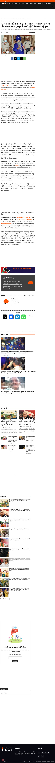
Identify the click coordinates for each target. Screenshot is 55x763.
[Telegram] (18, 58)
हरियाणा (33, 295)
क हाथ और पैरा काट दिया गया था (24, 219)
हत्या (29, 295)
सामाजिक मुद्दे (3, 417)
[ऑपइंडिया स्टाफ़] (6, 302)
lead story (11, 295)
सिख (27, 295)
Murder (15, 295)
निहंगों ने (17, 166)
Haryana (7, 295)
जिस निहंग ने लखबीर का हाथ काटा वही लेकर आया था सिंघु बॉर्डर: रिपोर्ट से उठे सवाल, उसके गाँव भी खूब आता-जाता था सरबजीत (17, 392)
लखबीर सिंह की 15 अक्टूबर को (24, 217)
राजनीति (21, 417)
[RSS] (49, 1)
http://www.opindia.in (14, 301)
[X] (51, 1)
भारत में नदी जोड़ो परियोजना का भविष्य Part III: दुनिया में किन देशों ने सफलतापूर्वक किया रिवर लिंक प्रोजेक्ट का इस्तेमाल (19, 579)
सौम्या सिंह (2, 427)
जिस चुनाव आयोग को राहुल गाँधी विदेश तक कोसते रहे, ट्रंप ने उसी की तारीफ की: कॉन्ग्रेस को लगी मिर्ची (30, 438)
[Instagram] (48, 1)
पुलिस (25, 295)
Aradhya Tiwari (22, 426)
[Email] (21, 58)
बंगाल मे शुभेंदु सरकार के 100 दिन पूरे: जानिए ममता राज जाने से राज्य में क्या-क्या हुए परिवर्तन (12, 447)
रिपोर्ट (10, 21)
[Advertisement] (8, 463)
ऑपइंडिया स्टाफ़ (32, 32)
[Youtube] (54, 1)
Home (2, 19)
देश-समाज (5, 19)
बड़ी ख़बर (6, 21)
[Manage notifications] (3, 760)
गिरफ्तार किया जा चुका (6, 224)
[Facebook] (46, 1)
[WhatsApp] (52, 1)
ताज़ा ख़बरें (3, 497)
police (19, 295)
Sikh (22, 295)
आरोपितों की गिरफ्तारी (6, 85)
